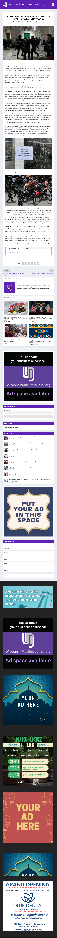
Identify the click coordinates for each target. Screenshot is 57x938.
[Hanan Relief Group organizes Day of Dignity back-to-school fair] (6, 438)
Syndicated (41, 21)
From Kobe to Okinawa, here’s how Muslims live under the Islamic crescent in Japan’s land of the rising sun (15, 318)
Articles (6, 552)
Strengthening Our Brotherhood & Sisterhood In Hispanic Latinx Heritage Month (40, 341)
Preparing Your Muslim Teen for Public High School (22, 467)
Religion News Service (13, 252)
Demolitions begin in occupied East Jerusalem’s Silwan (14, 340)
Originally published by (14, 248)
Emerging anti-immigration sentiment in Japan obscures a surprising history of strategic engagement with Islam (29, 480)
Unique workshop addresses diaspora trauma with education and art (27, 455)
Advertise (6, 570)
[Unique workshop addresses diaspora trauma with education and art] (6, 456)
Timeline (6, 548)
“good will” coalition (15, 93)
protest (41, 98)
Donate (6, 567)
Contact (6, 563)
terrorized (10, 221)
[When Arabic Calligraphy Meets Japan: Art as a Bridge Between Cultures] (6, 462)
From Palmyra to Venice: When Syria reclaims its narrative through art (27, 443)
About (5, 545)
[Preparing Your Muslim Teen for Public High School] (6, 468)
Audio (5, 559)
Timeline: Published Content (11, 427)
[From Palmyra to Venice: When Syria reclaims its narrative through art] (6, 444)
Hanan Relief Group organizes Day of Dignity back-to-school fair (26, 437)
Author (26, 248)
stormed (45, 75)
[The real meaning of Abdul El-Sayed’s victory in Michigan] (6, 450)
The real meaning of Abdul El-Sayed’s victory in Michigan (23, 449)
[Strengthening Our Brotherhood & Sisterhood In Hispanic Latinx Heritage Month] (41, 331)
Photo (5, 556)
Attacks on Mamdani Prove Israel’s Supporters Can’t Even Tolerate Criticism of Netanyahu (40, 318)
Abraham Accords (13, 129)
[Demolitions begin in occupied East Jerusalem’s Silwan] (16, 331)
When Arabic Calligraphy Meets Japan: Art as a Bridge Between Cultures (27, 461)
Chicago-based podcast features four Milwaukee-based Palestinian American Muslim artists (29, 473)
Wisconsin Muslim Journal (24, 21)
